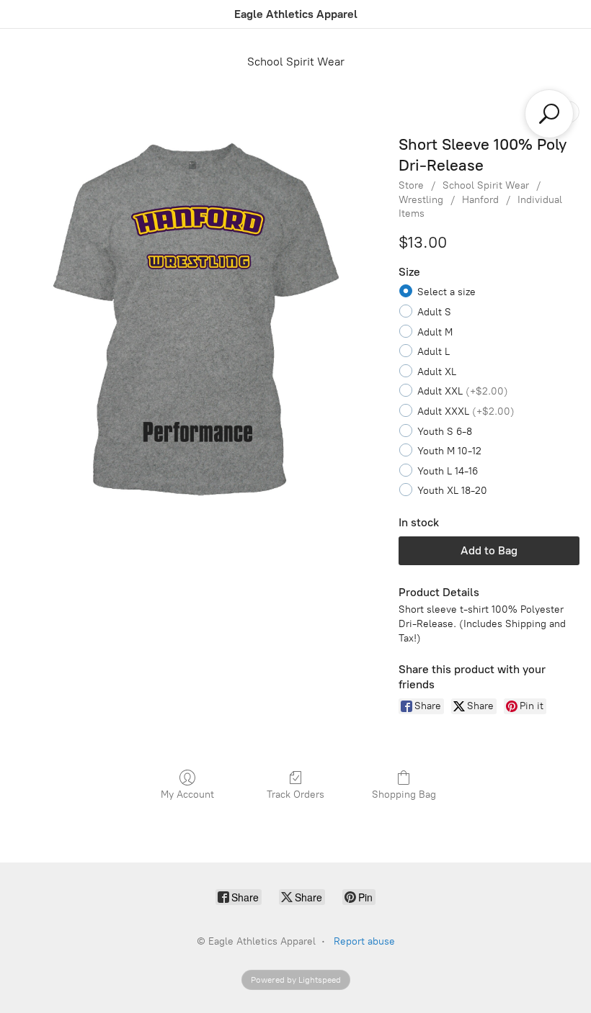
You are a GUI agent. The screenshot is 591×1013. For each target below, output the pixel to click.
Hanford (480, 200)
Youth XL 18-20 (452, 491)
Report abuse (364, 941)
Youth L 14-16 (447, 471)
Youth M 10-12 (449, 451)
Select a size (446, 292)
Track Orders (295, 794)
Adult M (435, 332)
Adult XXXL (466, 411)
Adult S (434, 312)
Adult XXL (462, 391)
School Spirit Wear (296, 61)
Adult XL (436, 372)
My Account (187, 794)
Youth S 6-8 (444, 432)
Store (411, 185)
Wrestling (421, 200)
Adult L (433, 352)
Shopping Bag (404, 794)
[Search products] (549, 114)
